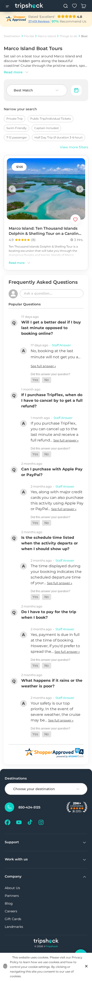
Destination (12, 36)
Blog (9, 903)
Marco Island (47, 36)
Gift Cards (13, 919)
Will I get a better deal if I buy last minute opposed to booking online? (51, 328)
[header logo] (29, 6)
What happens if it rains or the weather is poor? (51, 683)
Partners (12, 896)
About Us (12, 888)
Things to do (68, 36)
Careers (11, 911)
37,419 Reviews (39, 21)
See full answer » (43, 366)
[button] (35, 380)
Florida (29, 36)
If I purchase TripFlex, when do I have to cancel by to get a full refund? (52, 400)
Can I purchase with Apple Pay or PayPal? (52, 472)
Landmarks (14, 927)
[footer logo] (46, 941)
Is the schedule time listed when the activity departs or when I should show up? (49, 543)
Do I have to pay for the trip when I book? (48, 615)
